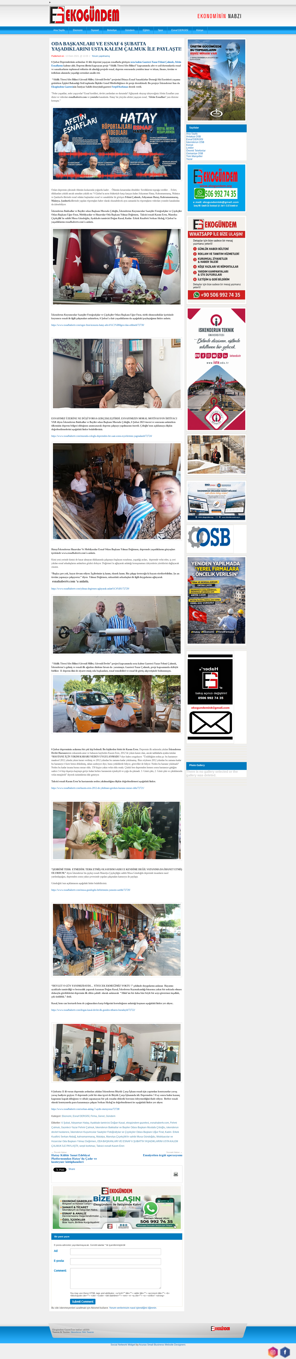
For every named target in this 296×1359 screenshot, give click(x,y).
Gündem (130, 30)
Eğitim (146, 30)
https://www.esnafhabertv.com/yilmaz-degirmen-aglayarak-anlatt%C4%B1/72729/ (90, 588)
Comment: (60, 1270)
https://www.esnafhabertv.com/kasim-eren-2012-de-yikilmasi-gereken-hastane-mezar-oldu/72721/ (97, 788)
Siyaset (95, 30)
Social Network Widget (123, 1344)
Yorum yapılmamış (101, 56)
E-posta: (59, 1260)
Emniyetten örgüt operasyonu (162, 1154)
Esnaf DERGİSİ (179, 30)
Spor (160, 30)
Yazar (189, 159)
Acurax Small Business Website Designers (162, 1344)
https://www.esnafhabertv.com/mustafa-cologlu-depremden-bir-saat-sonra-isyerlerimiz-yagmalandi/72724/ (101, 436)
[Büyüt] (241, 439)
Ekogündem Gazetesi (62, 86)
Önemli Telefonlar (196, 150)
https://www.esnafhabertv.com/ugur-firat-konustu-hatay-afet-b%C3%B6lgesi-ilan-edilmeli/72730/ (97, 325)
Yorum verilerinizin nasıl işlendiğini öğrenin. (133, 1307)
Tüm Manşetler (194, 156)
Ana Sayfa (59, 30)
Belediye (112, 30)
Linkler (190, 147)
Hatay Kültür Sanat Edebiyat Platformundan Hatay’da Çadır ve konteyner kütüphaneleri (74, 1157)
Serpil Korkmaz (120, 86)
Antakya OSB (193, 136)
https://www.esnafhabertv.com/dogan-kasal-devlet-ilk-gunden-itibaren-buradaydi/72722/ (93, 1010)
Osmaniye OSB (194, 153)
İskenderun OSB (195, 142)
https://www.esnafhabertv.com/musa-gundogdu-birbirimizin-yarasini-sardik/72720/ (90, 890)
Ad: (56, 1250)
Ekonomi (78, 30)
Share (71, 1169)
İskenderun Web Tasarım (82, 1332)
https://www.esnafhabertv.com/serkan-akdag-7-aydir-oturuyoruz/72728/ (85, 1109)
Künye (199, 30)
